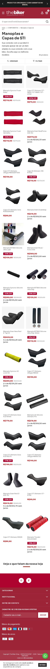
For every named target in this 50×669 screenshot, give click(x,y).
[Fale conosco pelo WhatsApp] (45, 656)
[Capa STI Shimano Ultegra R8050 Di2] (37, 441)
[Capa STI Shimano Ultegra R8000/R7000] (13, 157)
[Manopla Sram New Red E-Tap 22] (13, 317)
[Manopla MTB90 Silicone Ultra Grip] (37, 274)
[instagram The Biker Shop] (21, 580)
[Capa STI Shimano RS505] (13, 523)
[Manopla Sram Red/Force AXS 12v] (37, 117)
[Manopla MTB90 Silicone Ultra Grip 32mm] (37, 317)
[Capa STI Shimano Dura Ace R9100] (13, 401)
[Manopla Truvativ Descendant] (37, 523)
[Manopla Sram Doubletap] (37, 196)
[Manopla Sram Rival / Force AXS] (37, 234)
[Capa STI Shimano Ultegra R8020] (37, 357)
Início (3, 28)
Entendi (42, 665)
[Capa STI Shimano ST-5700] (37, 479)
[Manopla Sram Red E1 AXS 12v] (13, 479)
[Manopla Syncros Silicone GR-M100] (13, 274)
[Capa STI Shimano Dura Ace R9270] (13, 441)
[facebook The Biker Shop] (28, 580)
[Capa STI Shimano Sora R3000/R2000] (13, 196)
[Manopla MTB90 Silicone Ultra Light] (13, 234)
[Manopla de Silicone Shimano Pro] (37, 401)
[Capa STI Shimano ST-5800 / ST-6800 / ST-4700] (37, 77)
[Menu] (3, 13)
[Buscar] (47, 21)
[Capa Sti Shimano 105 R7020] (37, 157)
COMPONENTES (13, 28)
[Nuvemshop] (25, 658)
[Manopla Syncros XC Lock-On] (13, 357)
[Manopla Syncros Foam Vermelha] (13, 117)
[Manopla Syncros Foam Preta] (13, 77)
